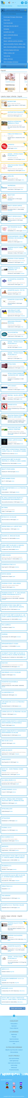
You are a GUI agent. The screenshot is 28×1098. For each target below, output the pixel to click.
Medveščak (10, 200)
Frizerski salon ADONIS (15, 935)
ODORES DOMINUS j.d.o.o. (9, 789)
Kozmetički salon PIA (14, 946)
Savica (13, 587)
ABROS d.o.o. (5, 969)
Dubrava (9, 221)
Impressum (14, 1026)
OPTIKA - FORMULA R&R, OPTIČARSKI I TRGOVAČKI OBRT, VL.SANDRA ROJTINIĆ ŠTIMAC (13, 800)
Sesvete (21, 443)
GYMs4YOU (11, 144)
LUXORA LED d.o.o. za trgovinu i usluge (14, 711)
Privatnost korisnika (14, 1069)
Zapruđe (18, 774)
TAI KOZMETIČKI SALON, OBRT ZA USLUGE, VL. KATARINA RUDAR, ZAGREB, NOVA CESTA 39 (13, 876)
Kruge (22, 326)
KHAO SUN (5, 663)
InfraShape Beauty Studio (10, 643)
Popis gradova (14, 1023)
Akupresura (11, 185)
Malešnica (10, 304)
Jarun (20, 293)
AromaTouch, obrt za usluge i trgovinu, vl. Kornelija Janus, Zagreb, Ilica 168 (14, 460)
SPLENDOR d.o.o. (6, 865)
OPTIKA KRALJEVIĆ (7, 808)
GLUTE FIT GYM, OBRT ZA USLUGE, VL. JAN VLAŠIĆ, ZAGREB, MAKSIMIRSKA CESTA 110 (14, 615)
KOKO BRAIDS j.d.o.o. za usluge (11, 672)
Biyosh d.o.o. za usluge (9, 517)
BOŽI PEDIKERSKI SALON (15, 227)
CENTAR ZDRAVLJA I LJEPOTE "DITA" (12, 526)
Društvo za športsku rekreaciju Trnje (14, 122)
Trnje (9, 128)
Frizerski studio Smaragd (16, 258)
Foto (14, 1043)
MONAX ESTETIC (6, 759)
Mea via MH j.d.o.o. (7, 740)
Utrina (21, 358)
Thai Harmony (6, 895)
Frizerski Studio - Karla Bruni (11, 583)
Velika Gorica (22, 990)
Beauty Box (11, 195)
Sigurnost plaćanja (14, 1039)
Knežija (24, 253)
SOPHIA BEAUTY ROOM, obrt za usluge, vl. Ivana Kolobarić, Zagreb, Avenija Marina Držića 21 (13, 857)
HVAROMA (4, 634)
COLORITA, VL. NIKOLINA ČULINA (11, 536)
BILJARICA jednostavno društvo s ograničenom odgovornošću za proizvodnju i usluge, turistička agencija (12, 500)
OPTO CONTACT (12, 386)
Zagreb (4, 66)
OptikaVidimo (6, 818)
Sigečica (22, 262)
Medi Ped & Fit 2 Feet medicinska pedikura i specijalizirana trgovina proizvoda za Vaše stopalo (16, 312)
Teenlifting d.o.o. (7, 886)
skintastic (5, 846)
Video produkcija (14, 1052)
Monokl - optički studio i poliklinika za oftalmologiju (15, 155)
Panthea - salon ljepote (15, 395)
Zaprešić (9, 951)
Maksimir (23, 159)
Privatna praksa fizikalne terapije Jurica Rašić (16, 416)
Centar (9, 106)
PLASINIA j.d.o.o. (7, 827)
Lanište (13, 743)
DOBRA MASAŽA (6, 555)
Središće (15, 148)
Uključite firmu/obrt (22, 6)
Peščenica (17, 840)
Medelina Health (7, 750)
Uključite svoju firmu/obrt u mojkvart (14, 1050)
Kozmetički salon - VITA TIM (16, 290)
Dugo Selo (10, 963)
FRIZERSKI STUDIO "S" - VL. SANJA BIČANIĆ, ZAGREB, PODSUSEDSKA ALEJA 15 (14, 593)
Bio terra (5, 507)
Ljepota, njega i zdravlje (13, 10)
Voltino (22, 180)
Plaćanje (14, 1036)
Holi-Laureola (6, 625)
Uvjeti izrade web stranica (14, 1063)
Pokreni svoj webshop (6, 6)
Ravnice (9, 409)
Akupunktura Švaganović (16, 112)
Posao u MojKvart (14, 1028)
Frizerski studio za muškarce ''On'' (14, 268)
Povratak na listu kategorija (10, 14)
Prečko (20, 399)
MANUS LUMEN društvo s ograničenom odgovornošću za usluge (14, 731)
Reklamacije (14, 1067)
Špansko (23, 170)
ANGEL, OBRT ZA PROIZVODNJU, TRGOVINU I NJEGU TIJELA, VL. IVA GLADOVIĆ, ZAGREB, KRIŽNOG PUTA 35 (14, 451)
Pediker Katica (12, 404)
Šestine (13, 725)
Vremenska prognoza (14, 1041)
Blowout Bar (12, 101)
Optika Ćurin (12, 364)
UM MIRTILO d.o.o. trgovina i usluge (13, 905)
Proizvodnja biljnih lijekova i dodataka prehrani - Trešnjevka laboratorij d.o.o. (15, 430)
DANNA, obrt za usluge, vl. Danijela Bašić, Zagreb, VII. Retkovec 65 (13, 546)
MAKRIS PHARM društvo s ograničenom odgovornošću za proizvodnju (14, 721)
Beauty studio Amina (8, 469)
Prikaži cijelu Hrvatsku (16, 1008)
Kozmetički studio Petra (15, 299)
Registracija (14, 1034)
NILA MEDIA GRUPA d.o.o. (9, 780)
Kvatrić (15, 803)
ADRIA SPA (11, 176)
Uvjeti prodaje (14, 1065)
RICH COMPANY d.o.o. (8, 837)
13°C (13, 2)
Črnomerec (22, 273)
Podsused (4, 599)
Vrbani (24, 657)
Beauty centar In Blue (15, 216)
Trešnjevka (23, 315)
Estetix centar (6, 574)
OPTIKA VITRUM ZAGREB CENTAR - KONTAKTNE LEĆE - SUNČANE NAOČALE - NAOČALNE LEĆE (17, 375)
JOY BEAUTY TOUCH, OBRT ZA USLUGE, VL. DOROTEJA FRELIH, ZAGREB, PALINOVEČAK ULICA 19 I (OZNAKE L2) (13, 654)
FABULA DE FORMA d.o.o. (15, 134)
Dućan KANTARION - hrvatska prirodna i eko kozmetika (16, 237)
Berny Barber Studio (8, 478)
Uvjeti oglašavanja (14, 1060)
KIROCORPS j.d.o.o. (7, 988)
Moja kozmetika (13, 332)
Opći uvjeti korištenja (14, 1058)
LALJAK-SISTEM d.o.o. (8, 692)
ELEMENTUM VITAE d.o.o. (9, 564)
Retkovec (17, 549)
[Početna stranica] (2, 10)
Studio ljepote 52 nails (15, 440)
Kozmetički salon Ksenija (10, 681)
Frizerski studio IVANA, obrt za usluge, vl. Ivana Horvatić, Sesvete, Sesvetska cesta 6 (13, 606)
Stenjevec (22, 502)
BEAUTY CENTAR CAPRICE (15, 205)
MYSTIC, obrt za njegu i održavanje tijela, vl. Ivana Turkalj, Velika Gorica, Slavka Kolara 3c (14, 999)
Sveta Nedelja (10, 434)
